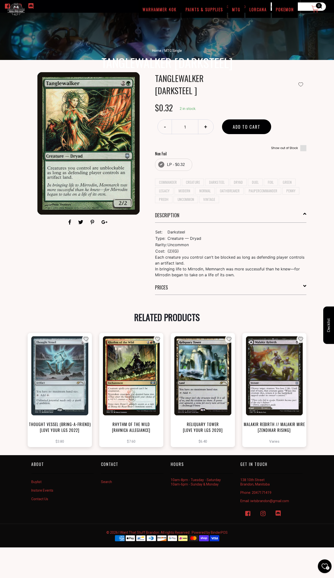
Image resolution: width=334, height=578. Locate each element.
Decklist (329, 325)
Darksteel (217, 182)
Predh (163, 199)
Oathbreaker (230, 190)
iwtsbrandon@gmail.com (269, 501)
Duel (255, 182)
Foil (271, 182)
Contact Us (39, 499)
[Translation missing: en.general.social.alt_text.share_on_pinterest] (93, 222)
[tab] (231, 217)
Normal (205, 190)
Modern (184, 190)
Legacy (164, 190)
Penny (290, 190)
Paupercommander (263, 190)
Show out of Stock (284, 148)
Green (287, 182)
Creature (193, 182)
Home (156, 51)
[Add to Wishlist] (301, 84)
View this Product (62, 398)
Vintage (209, 199)
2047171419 (261, 493)
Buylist (36, 482)
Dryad (238, 182)
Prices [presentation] (161, 287)
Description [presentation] (167, 215)
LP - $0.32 (176, 164)
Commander (168, 182)
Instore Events (42, 490)
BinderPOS (219, 532)
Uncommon (186, 199)
